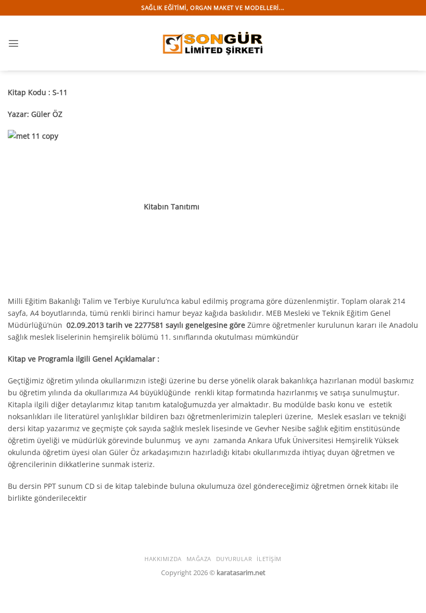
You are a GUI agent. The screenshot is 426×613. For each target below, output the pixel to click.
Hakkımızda (163, 559)
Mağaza (199, 559)
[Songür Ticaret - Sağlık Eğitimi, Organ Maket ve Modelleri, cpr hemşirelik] (213, 43)
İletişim (269, 559)
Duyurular (234, 559)
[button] (13, 43)
